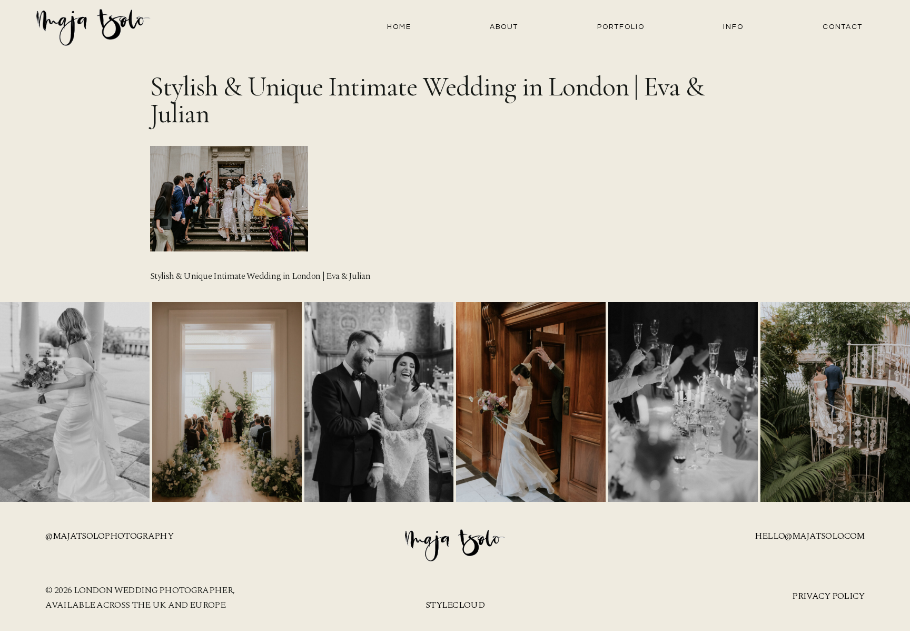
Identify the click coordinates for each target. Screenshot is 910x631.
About (504, 27)
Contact (843, 27)
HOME (399, 27)
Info (733, 27)
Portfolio (621, 27)
